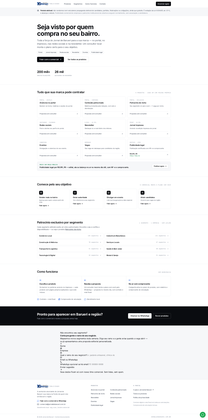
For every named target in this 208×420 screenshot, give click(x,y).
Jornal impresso (116, 397)
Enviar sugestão (67, 367)
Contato (103, 4)
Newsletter (95, 397)
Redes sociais (115, 394)
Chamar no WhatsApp (139, 316)
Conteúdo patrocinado (118, 390)
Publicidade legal (97, 405)
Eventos (94, 401)
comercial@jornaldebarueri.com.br (52, 404)
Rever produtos (161, 316)
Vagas (112, 401)
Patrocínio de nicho (73, 229)
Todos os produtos (140, 394)
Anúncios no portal (97, 390)
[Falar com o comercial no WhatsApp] (203, 415)
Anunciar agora (163, 4)
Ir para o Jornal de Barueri (142, 390)
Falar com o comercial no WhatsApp (53, 401)
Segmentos (78, 4)
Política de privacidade (141, 397)
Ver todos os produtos (77, 59)
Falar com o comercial (49, 59)
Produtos (67, 4)
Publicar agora (159, 166)
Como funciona (91, 4)
